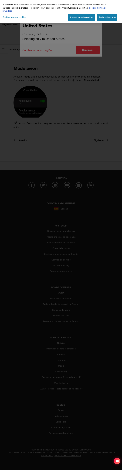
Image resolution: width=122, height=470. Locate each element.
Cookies (92, 7)
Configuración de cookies (14, 17)
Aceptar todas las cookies (81, 17)
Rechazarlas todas (107, 17)
